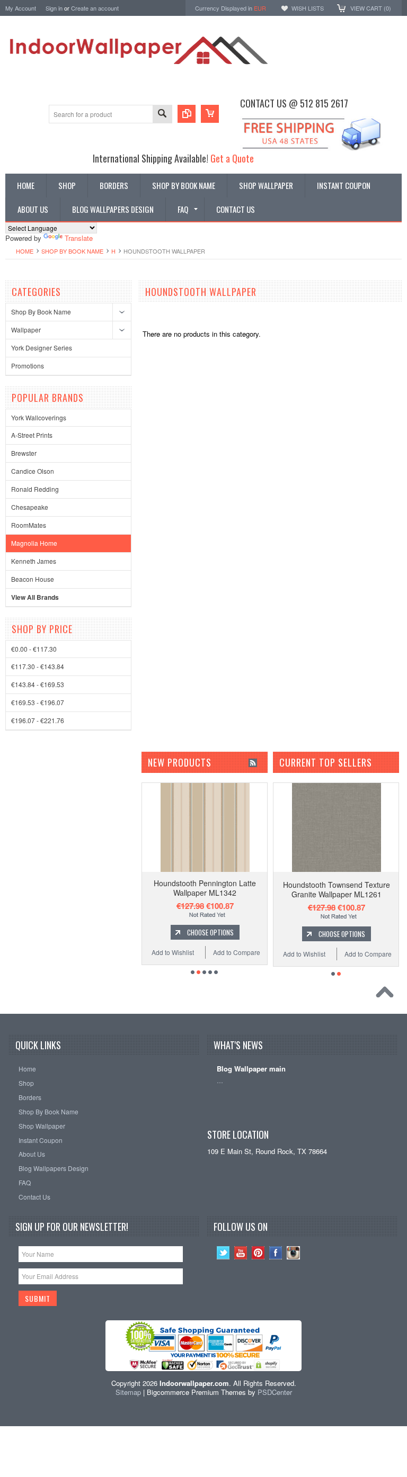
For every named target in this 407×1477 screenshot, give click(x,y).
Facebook (275, 1252)
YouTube (240, 1252)
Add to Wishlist (212, 952)
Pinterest (258, 1252)
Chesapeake (29, 506)
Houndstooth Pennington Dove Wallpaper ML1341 (243, 888)
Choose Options (249, 932)
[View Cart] (210, 114)
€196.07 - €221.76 (37, 720)
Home (24, 251)
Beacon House (32, 578)
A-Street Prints (31, 434)
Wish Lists (307, 8)
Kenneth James (33, 560)
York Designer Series (41, 347)
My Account (20, 8)
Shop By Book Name (72, 251)
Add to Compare (150, 952)
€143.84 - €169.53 (37, 684)
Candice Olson (32, 470)
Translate (79, 238)
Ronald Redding (35, 488)
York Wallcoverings (38, 417)
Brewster (24, 452)
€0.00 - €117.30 (34, 648)
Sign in (54, 8)
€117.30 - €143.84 (37, 666)
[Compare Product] (187, 114)
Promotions (27, 365)
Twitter (223, 1252)
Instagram (293, 1252)
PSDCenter (275, 1392)
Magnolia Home (34, 542)
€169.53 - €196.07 (37, 702)
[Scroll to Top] (387, 994)
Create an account (95, 8)
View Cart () (370, 8)
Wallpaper (26, 329)
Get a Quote (232, 158)
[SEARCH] (162, 114)
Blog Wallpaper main (251, 1069)
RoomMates (28, 524)
